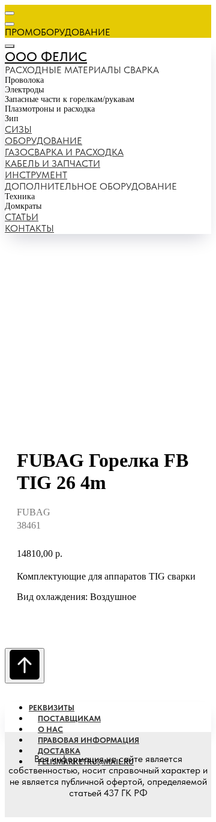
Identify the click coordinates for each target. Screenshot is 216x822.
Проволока (24, 80)
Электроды (24, 89)
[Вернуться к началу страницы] (24, 665)
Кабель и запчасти (52, 163)
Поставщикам (69, 718)
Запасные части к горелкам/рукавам (69, 99)
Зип (12, 118)
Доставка (59, 750)
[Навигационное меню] (9, 13)
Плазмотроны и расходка (50, 108)
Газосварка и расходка (64, 152)
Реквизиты (51, 707)
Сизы (18, 129)
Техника (20, 196)
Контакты (29, 228)
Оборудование (43, 140)
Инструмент (36, 175)
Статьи (21, 217)
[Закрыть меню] (9, 46)
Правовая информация (88, 740)
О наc (50, 729)
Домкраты (23, 206)
